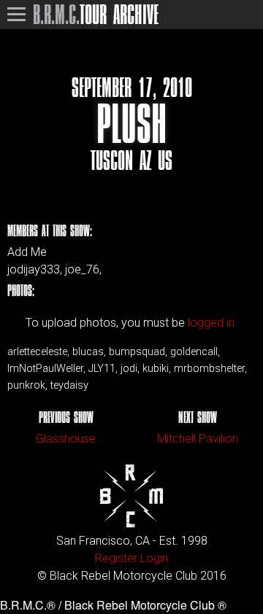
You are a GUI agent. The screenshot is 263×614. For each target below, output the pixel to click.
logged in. (212, 323)
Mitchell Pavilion (197, 439)
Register (116, 558)
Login (154, 558)
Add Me (27, 252)
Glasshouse (66, 439)
